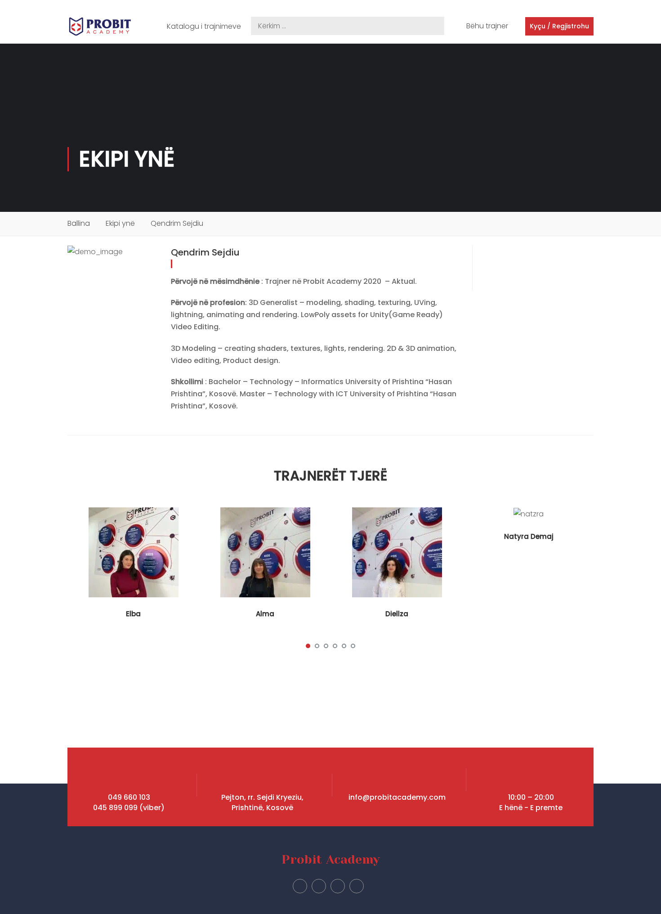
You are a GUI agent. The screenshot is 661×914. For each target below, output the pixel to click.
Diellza (396, 613)
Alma (265, 613)
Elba (133, 613)
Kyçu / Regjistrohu (559, 26)
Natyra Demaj (529, 536)
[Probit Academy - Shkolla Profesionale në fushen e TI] (100, 26)
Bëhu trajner (487, 26)
